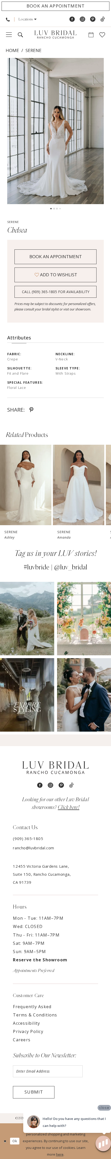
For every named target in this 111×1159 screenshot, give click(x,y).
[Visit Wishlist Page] (102, 35)
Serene (34, 50)
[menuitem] (8, 19)
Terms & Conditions (35, 1015)
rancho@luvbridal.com (33, 847)
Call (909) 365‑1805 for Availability (55, 291)
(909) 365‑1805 (28, 838)
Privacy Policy (28, 1031)
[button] (27, 19)
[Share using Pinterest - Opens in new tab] (31, 409)
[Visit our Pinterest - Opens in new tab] (93, 19)
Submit (34, 1092)
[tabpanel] (55, 131)
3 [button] (57, 209)
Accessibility (26, 1023)
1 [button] (51, 209)
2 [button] (54, 209)
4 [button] (60, 209)
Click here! (68, 807)
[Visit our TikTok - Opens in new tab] (102, 19)
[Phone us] (8, 19)
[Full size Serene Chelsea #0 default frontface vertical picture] (55, 131)
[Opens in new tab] (27, 618)
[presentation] (25, 485)
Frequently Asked (32, 1006)
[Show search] (20, 35)
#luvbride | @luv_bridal (55, 567)
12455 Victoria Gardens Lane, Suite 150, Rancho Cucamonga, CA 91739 (42, 874)
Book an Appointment (55, 256)
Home (12, 50)
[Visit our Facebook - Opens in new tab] (72, 19)
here (60, 1154)
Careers (21, 1040)
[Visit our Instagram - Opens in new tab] (82, 19)
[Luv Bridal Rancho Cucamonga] (55, 34)
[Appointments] (91, 35)
